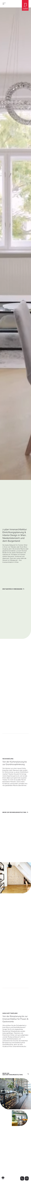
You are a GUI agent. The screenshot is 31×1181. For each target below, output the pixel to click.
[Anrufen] (22, 1178)
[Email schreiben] (27, 1178)
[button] (13, 577)
